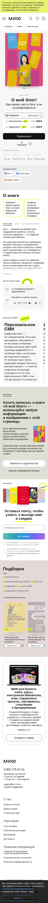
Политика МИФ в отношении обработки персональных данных (23, 553)
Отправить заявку (24, 737)
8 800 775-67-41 (14, 769)
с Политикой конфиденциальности (17, 889)
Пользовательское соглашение (17, 858)
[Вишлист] (37, 19)
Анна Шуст (24, 95)
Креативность (12, 577)
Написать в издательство (24, 463)
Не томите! (24, 536)
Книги (19, 26)
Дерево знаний (10, 809)
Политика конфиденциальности (18, 862)
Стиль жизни (26, 586)
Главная (8, 26)
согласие (14, 542)
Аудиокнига (11, 586)
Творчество (32, 26)
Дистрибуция (9, 835)
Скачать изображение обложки (24, 471)
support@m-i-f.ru (12, 784)
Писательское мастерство (18, 581)
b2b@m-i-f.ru (24, 730)
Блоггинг (38, 581)
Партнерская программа (15, 831)
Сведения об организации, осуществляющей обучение (16, 852)
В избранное (22, 144)
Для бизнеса (9, 839)
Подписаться (24, 136)
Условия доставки (12, 813)
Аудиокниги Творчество (17, 591)
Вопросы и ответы (12, 805)
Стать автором (10, 826)
